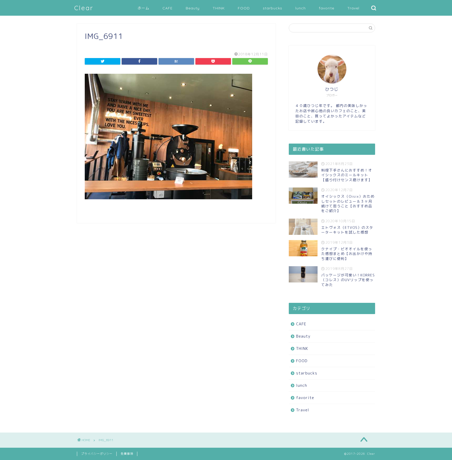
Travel (353, 8)
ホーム (143, 8)
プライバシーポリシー (96, 454)
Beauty (193, 8)
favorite (326, 8)
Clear (83, 8)
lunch (300, 8)
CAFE (167, 8)
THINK (219, 8)
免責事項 (127, 454)
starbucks (272, 8)
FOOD (244, 8)
